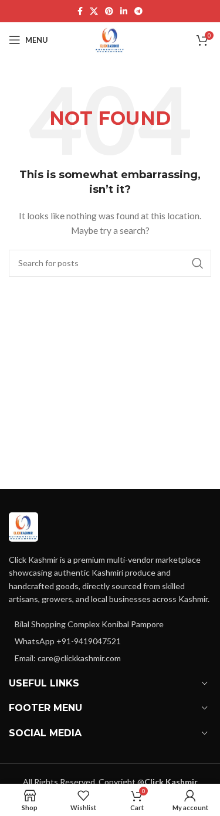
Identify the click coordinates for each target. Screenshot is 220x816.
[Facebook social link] (80, 11)
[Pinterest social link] (109, 11)
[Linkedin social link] (124, 11)
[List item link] (110, 641)
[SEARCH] (197, 263)
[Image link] (23, 526)
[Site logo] (110, 39)
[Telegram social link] (138, 11)
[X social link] (93, 11)
